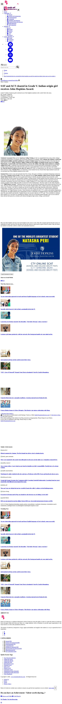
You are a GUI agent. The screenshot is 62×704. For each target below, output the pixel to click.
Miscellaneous (12, 23)
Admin (10, 41)
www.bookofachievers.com (18, 676)
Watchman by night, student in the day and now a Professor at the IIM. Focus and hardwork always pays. (30, 474)
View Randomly (8, 674)
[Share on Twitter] (1, 101)
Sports (10, 14)
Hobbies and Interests (14, 20)
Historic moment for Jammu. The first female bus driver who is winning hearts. (22, 453)
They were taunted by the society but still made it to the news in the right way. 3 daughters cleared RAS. (29, 459)
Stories (10, 31)
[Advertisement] (31, 113)
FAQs (5, 681)
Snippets (6, 26)
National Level (7, 665)
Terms (5, 682)
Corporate (11, 19)
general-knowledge (13, 80)
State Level (7, 666)
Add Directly (17, 696)
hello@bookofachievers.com (42, 415)
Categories (7, 13)
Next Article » (10, 413)
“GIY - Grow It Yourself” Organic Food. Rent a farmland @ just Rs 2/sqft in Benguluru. (25, 372)
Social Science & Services (16, 22)
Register (11, 39)
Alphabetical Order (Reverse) (11, 672)
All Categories (12, 25)
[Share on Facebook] (2, 101)
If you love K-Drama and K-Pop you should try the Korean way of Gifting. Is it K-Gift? (24, 494)
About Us (6, 679)
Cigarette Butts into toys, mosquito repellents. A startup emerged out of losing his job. (24, 398)
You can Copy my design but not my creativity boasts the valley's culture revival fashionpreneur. (27, 488)
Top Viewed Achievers (10, 658)
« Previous (3, 413)
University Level (8, 669)
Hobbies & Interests (12, 647)
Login (10, 38)
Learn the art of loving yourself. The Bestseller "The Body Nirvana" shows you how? (24, 321)
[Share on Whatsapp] (4, 101)
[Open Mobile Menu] (2, 4)
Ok (55, 688)
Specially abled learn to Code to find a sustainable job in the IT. (18, 309)
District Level (7, 668)
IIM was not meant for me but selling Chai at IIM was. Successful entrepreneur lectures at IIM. (27, 501)
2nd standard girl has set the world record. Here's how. (16, 359)
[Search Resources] (17, 67)
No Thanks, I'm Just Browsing (9, 699)
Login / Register (8, 36)
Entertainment (12, 17)
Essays (10, 35)
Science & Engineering (14, 16)
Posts (10, 32)
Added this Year (8, 662)
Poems (10, 29)
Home (5, 11)
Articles (6, 73)
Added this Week (8, 659)
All (9, 28)
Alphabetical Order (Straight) (11, 671)
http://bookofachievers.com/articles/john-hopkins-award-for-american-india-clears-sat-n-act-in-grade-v (30, 76)
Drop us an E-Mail (7, 696)
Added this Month (8, 660)
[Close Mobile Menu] (18, 10)
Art (9, 33)
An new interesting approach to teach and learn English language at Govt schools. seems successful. (28, 296)
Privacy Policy (7, 684)
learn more (51, 688)
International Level (8, 663)
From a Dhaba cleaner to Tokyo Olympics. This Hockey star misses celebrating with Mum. (25, 410)
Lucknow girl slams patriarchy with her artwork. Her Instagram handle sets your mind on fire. (27, 334)
